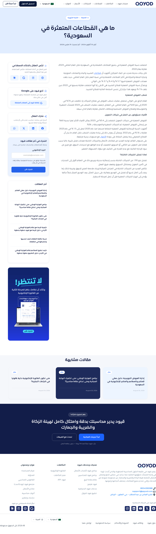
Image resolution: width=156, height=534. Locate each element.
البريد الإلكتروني (38, 150)
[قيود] (144, 4)
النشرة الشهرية (73, 18)
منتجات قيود (122, 4)
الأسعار (77, 4)
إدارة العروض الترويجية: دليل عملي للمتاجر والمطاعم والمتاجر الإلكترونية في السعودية (31, 193)
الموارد (68, 4)
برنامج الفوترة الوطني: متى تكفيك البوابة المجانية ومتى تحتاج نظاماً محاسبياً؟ (31, 206)
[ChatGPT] (42, 77)
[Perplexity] (33, 77)
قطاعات (97, 73)
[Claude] (14, 77)
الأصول (103, 137)
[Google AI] (24, 77)
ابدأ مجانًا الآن (10, 4)
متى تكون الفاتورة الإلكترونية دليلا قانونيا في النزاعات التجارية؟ (30, 217)
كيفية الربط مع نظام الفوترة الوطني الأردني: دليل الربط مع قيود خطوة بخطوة (30, 229)
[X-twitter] (147, 508)
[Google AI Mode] (31, 508)
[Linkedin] (133, 508)
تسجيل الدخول (28, 4)
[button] (42, 128)
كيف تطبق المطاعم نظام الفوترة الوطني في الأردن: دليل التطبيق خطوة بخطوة (31, 252)
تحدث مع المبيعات (64, 437)
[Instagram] (127, 508)
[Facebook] (153, 508)
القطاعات (98, 4)
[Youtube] (140, 508)
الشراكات (87, 4)
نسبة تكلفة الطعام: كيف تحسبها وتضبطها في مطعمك (34, 240)
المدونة (84, 18)
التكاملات (109, 4)
